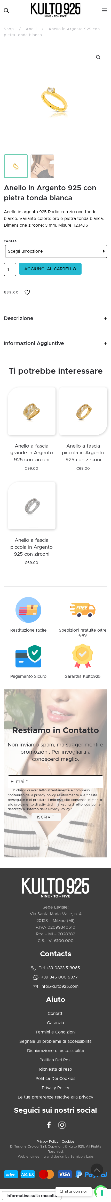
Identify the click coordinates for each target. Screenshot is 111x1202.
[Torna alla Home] (56, 10)
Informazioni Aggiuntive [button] (34, 343)
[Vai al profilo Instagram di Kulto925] (62, 1125)
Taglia (10, 241)
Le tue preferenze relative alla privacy (55, 1097)
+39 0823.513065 (63, 968)
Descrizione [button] (18, 318)
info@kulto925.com (59, 986)
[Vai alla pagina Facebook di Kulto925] (49, 1125)
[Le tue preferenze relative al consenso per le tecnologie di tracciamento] (102, 1193)
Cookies (68, 1141)
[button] (104, 10)
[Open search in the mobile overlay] (6, 10)
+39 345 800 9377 (59, 977)
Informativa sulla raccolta (31, 1195)
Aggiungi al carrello (50, 269)
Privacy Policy (59, 809)
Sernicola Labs (81, 1156)
